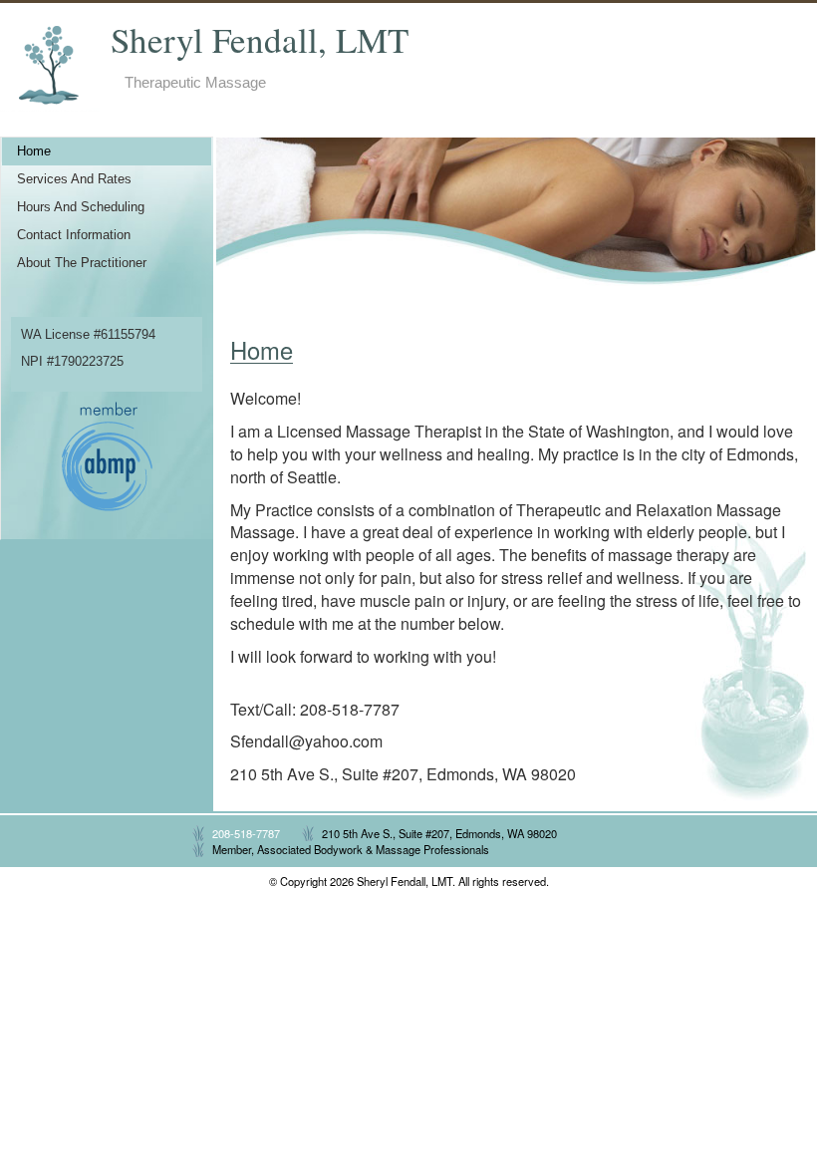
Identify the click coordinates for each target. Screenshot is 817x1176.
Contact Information (74, 235)
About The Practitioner (81, 263)
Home (34, 151)
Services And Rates (74, 179)
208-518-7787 (246, 833)
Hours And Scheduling (80, 207)
